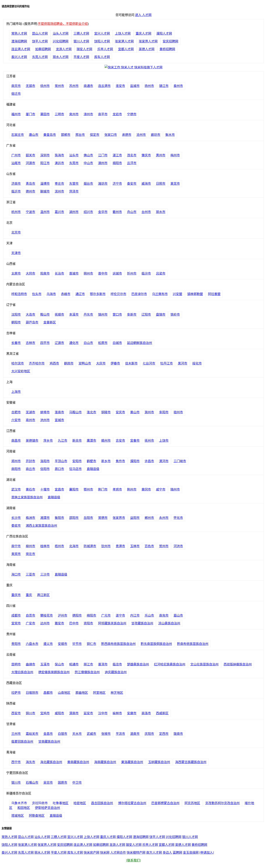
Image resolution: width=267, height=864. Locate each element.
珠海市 (59, 155)
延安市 (88, 713)
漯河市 (163, 461)
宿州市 (178, 412)
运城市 (117, 273)
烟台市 (88, 183)
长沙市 (16, 517)
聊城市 (45, 191)
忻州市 (131, 273)
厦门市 (30, 114)
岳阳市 (88, 517)
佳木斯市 (131, 363)
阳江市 (45, 163)
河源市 (30, 163)
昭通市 (74, 664)
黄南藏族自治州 (78, 762)
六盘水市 (32, 644)
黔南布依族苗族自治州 (192, 644)
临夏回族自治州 (22, 741)
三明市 (59, 114)
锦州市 (103, 314)
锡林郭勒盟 (195, 294)
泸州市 (62, 615)
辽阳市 (146, 314)
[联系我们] (133, 860)
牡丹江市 (166, 363)
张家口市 (110, 134)
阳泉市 (45, 273)
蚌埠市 (45, 412)
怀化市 (178, 517)
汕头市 (74, 155)
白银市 (62, 733)
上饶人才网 (123, 33)
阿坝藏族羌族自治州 (112, 623)
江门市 (103, 155)
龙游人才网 (64, 49)
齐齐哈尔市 (37, 363)
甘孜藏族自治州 (142, 623)
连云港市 (104, 86)
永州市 (163, 517)
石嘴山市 (32, 782)
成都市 (16, 615)
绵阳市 (91, 615)
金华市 (103, 212)
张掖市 (106, 733)
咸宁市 (160, 489)
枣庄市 (59, 183)
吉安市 (120, 440)
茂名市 (131, 155)
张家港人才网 (124, 41)
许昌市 (149, 461)
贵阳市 (16, 644)
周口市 (59, 469)
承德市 (126, 134)
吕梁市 (160, 273)
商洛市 (146, 713)
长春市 (16, 343)
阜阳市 (163, 412)
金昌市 (48, 733)
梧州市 (59, 546)
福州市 (16, 114)
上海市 (16, 391)
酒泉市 (135, 733)
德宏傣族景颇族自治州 (54, 672)
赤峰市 (65, 294)
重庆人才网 (143, 33)
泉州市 (74, 114)
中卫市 (77, 782)
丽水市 (160, 212)
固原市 (62, 782)
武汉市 (16, 489)
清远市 (59, 163)
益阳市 (135, 517)
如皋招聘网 (43, 49)
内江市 (135, 615)
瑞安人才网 (84, 49)
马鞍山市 (75, 412)
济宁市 (117, 183)
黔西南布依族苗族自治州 (118, 644)
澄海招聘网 (19, 41)
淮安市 (120, 86)
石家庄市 (17, 134)
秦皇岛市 (49, 134)
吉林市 (30, 343)
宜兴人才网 (102, 33)
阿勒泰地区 (37, 815)
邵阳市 (74, 517)
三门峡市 (180, 461)
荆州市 (131, 489)
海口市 (16, 574)
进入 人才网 (143, 15)
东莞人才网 (40, 57)
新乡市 (106, 461)
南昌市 (16, 440)
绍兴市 (88, 212)
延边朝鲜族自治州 (139, 343)
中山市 (88, 163)
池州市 (45, 420)
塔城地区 (17, 815)
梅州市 (175, 155)
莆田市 (45, 114)
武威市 (91, 733)
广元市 (106, 615)
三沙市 (45, 574)
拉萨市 (16, 692)
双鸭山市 (85, 363)
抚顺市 (59, 314)
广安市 (30, 623)
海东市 (30, 762)
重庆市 (16, 595)
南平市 (103, 114)
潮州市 (103, 163)
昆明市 (16, 664)
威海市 (146, 183)
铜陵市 (106, 412)
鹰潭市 (91, 440)
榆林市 (117, 713)
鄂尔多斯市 (98, 294)
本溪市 (74, 314)
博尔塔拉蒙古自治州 (132, 803)
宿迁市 (16, 93)
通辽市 (80, 294)
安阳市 (77, 461)
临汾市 (146, 273)
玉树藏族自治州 (159, 762)
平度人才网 (81, 57)
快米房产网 (91, 852)
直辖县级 (93, 469)
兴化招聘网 (60, 41)
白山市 (88, 343)
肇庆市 (146, 155)
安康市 (131, 713)
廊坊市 (155, 134)
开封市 (30, 461)
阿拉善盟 (214, 294)
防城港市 (90, 546)
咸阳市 (59, 713)
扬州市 (149, 86)
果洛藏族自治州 (132, 762)
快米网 (104, 852)
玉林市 (135, 546)
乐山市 (149, 615)
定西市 (163, 733)
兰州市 (16, 733)
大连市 (30, 314)
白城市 (117, 343)
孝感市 (117, 489)
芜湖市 (30, 412)
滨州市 (59, 191)
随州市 (175, 489)
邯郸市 (65, 134)
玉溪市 (45, 664)
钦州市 (106, 546)
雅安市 (59, 623)
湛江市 (117, 155)
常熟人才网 (19, 33)
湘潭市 (45, 517)
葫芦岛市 (32, 322)
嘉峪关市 (32, 733)
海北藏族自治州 (51, 762)
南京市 (16, 86)
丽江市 (88, 664)
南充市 (163, 615)
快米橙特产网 (136, 852)
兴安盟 (177, 294)
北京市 (16, 232)
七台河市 (149, 363)
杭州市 (16, 212)
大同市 (30, 273)
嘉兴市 (59, 212)
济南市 (16, 183)
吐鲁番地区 (60, 803)
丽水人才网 (60, 57)
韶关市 (30, 155)
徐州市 (45, 86)
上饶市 (163, 440)
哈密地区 (79, 803)
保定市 (94, 134)
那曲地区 (81, 692)
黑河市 (182, 363)
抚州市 (149, 440)
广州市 (16, 155)
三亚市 (30, 574)
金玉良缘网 (191, 852)
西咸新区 (162, 713)
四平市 (45, 343)
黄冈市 (146, 489)
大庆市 (101, 363)
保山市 (59, 664)
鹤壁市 (91, 461)
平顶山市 (61, 461)
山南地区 (64, 692)
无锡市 (30, 86)
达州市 (45, 623)
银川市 (16, 782)
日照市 (160, 183)
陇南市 (178, 733)
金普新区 (49, 322)
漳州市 (88, 114)
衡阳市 (59, 517)
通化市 (74, 343)
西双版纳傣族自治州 (238, 664)
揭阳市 (117, 163)
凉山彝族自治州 (169, 623)
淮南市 (59, 412)
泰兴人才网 (19, 57)
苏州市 (74, 86)
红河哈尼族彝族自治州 (169, 664)
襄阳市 (74, 489)
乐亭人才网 (105, 49)
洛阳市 (45, 461)
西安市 (16, 713)
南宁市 (16, 546)
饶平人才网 (40, 41)
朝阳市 (16, 322)
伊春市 (115, 363)
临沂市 (16, 191)
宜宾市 (16, 623)
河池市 (178, 546)
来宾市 (16, 554)
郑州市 (16, 461)
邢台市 (80, 134)
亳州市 (30, 420)
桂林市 (45, 546)
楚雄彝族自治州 (138, 664)
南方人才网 (154, 852)
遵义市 (48, 644)
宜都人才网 (126, 49)
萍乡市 (48, 440)
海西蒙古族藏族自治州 (190, 762)
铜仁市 (91, 644)
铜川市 (30, 713)
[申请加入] (206, 852)
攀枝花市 (46, 615)
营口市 (117, 314)
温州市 (45, 212)
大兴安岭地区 (20, 371)
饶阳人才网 (102, 41)
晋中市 (103, 273)
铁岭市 (175, 314)
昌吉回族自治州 (102, 803)
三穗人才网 (81, 33)
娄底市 (16, 525)
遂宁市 (120, 615)
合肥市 (16, 412)
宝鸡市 (45, 713)
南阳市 (16, 469)
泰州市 (178, 86)
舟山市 (131, 212)
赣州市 (106, 440)
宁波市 (30, 212)
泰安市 (131, 183)
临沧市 (117, 664)
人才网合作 (118, 852)
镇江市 (163, 86)
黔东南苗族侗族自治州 (156, 644)
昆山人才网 (40, 33)
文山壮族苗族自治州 (204, 664)
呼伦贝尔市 (118, 294)
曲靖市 (30, 664)
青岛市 (30, 183)
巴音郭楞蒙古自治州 (165, 803)
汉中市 (103, 713)
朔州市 (88, 273)
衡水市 (170, 134)
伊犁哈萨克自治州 (47, 807)
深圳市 (45, 155)
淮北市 (91, 412)
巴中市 (74, 623)
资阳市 (88, 623)
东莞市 (74, 163)
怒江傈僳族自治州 (87, 672)
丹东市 (88, 314)
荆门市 (103, 489)
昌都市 (48, 692)
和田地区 (23, 807)
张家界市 (119, 517)
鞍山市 (45, 314)
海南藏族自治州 (105, 762)
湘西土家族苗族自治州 (41, 525)
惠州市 (160, 155)
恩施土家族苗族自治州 (27, 497)
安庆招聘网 (170, 41)
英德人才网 (146, 49)
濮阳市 (135, 461)
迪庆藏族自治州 (116, 672)
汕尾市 (16, 163)
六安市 (16, 420)
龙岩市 (117, 114)
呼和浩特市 (19, 294)
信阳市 (45, 469)
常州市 (59, 86)
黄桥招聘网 (167, 49)
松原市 (103, 343)
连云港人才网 (20, 49)
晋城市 (74, 273)
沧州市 (141, 134)
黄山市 (135, 412)
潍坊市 (103, 183)
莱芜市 (175, 183)
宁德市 (131, 114)
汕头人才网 (60, 33)
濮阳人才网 (164, 33)
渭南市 (74, 713)
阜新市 (131, 314)
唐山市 (33, 134)
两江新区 (43, 595)
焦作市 (120, 461)
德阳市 (77, 615)
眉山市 (178, 615)
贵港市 (120, 546)
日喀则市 (32, 692)
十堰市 (45, 489)
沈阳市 (16, 314)
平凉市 (120, 733)
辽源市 (59, 343)
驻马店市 (75, 469)
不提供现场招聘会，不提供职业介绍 (63, 23)
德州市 (30, 191)
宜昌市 (59, 489)
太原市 (16, 273)
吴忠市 (48, 782)
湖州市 (74, 212)
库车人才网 (102, 57)
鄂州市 (88, 489)
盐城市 (135, 86)
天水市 (77, 733)
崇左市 (30, 554)
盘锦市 (160, 314)
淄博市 (45, 183)
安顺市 (62, 644)
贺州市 (163, 546)
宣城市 (59, 420)
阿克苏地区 (192, 803)
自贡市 (30, 615)
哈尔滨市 (17, 363)
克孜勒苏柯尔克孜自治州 (222, 803)
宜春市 (135, 440)
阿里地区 (99, 692)
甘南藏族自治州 (49, 741)
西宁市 (16, 762)
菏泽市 (74, 191)
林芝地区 (117, 692)
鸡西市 (54, 363)
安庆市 (120, 412)
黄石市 (30, 489)
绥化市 (197, 363)
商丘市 (30, 469)
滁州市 (149, 412)
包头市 (36, 294)
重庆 (29, 595)
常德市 (103, 517)
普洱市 (103, 664)
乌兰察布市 (160, 294)
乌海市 (51, 294)
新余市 (77, 440)
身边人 (167, 852)
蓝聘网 (177, 852)
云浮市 (131, 163)
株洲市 (30, 517)
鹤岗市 (68, 363)
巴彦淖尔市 (139, 294)
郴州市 (149, 517)
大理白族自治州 (22, 672)
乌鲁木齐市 (19, 803)
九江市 (62, 440)
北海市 (74, 546)
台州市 (146, 212)
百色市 (149, 546)
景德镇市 (32, 440)
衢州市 (117, 212)
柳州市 (30, 546)
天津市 (16, 253)
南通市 (88, 86)
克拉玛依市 (40, 803)
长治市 (59, 273)
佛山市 (88, 155)
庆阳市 (149, 733)
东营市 (74, 183)
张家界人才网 (148, 41)
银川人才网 (81, 41)
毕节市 (77, 644)
